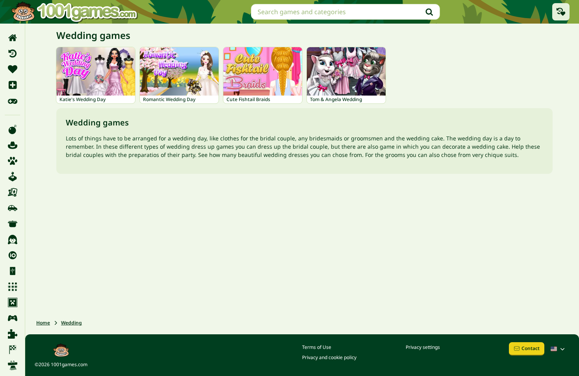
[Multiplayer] (12, 318)
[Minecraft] (12, 302)
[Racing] (12, 350)
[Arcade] (12, 176)
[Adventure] (12, 145)
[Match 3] (12, 287)
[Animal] (12, 161)
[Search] (429, 12)
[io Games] (12, 255)
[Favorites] (12, 69)
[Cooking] (12, 224)
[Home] (12, 38)
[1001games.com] (74, 12)
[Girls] (12, 239)
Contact (530, 348)
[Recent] (12, 53)
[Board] (12, 192)
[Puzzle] (12, 334)
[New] (12, 85)
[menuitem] (12, 38)
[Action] (12, 129)
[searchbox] (345, 12)
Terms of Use (316, 347)
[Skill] (12, 365)
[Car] (12, 208)
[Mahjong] (12, 271)
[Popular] (12, 101)
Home (43, 322)
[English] (558, 349)
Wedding (71, 322)
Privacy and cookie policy (329, 357)
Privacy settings (423, 347)
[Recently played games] (561, 11)
